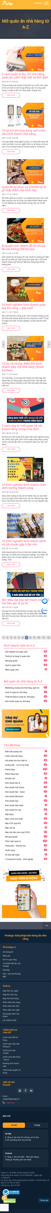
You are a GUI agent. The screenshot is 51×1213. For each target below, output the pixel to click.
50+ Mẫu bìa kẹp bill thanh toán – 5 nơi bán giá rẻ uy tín (25, 601)
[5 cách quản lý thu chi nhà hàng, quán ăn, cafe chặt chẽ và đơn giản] (25, 48)
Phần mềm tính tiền (11, 1006)
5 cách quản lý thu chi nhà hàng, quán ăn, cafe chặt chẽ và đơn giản (25, 75)
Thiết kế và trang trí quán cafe (17, 656)
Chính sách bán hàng (14, 756)
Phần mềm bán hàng (11, 1002)
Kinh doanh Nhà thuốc (14, 796)
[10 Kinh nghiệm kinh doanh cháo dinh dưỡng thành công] (25, 458)
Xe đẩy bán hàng (12, 855)
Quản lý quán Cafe (13, 665)
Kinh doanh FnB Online (14, 787)
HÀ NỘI (14, 1125)
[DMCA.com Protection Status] (14, 1201)
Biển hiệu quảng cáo (13, 751)
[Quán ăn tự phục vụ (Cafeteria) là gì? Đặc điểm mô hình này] (25, 161)
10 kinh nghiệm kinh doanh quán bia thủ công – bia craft (24, 306)
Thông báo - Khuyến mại (15, 846)
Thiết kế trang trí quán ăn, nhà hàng (19, 697)
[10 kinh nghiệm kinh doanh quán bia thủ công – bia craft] (25, 278)
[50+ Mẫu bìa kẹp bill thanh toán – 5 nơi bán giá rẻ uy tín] (25, 573)
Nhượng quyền (11, 661)
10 (39, 637)
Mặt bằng (9, 814)
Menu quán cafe (12, 670)
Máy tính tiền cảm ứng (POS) (17, 832)
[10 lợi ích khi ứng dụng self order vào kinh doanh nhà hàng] (25, 104)
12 (48, 637)
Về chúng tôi (8, 952)
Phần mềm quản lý (13, 841)
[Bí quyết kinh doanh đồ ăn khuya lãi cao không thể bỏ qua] (25, 219)
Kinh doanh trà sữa (13, 810)
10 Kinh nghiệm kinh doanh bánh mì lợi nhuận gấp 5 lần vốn (24, 542)
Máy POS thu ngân (10, 991)
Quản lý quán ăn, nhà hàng (16, 692)
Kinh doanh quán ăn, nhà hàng (17, 701)
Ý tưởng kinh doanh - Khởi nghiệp (19, 859)
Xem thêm (11, 95)
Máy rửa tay (10, 828)
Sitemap (6, 970)
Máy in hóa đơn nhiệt (14, 819)
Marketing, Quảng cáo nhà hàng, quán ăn (22, 688)
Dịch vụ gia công (10, 959)
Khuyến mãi (10, 778)
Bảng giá (6, 955)
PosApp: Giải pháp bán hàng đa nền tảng (26, 937)
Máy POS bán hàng (11, 998)
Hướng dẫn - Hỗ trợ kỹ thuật (17, 765)
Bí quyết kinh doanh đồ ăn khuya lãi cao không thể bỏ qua (23, 247)
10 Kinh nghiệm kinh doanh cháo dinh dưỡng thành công (24, 486)
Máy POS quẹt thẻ (13, 823)
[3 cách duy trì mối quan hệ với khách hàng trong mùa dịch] (25, 399)
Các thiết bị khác (9, 1020)
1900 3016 (38, 3)
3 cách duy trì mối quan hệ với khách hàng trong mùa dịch (22, 427)
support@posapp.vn (11, 1099)
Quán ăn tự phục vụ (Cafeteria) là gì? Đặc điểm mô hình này (24, 188)
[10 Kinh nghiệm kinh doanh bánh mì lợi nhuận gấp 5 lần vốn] (25, 515)
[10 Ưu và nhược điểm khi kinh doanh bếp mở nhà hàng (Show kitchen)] (25, 337)
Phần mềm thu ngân (11, 1010)
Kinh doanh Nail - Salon (15, 792)
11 (43, 637)
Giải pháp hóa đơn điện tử (16, 760)
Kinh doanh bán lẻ (12, 783)
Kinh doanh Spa (11, 801)
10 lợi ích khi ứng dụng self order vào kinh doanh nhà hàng (24, 132)
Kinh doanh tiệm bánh (14, 805)
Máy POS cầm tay (10, 994)
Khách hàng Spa (12, 774)
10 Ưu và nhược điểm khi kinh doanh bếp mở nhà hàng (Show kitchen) (23, 367)
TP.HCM (37, 1125)
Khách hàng (10, 769)
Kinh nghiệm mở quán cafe (16, 652)
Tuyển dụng (10, 850)
